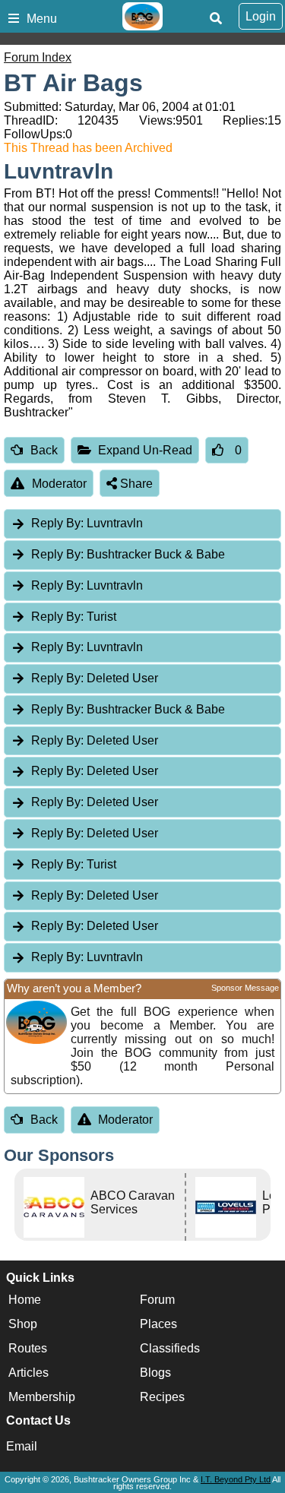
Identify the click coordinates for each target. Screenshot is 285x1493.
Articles (28, 1372)
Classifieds (170, 1348)
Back (44, 450)
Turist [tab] (73, 616)
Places (158, 1323)
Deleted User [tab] (94, 678)
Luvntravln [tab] (87, 523)
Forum (157, 1299)
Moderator (59, 483)
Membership (41, 1396)
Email (21, 1446)
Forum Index (37, 57)
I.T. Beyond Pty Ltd (236, 1479)
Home (24, 1299)
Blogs (155, 1372)
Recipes (162, 1396)
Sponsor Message (245, 987)
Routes (27, 1348)
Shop (22, 1323)
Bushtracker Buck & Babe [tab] (128, 554)
